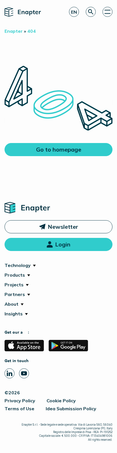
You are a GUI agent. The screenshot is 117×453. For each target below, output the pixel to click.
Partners (15, 294)
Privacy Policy (20, 400)
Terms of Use (19, 408)
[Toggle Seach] (91, 12)
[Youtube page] (24, 373)
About (11, 304)
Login (62, 244)
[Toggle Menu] (107, 12)
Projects (14, 284)
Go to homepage (58, 149)
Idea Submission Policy (71, 408)
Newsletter (63, 226)
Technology (18, 265)
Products (15, 275)
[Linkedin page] (9, 373)
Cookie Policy (61, 400)
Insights (14, 314)
